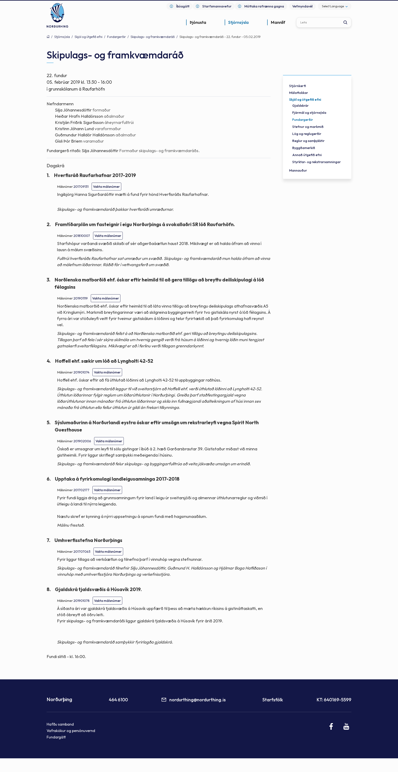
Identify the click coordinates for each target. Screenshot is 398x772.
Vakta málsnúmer (106, 186)
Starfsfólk (272, 700)
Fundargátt (56, 737)
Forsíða (48, 36)
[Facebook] (331, 726)
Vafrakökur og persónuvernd (71, 730)
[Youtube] (346, 726)
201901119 (80, 298)
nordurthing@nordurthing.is (197, 700)
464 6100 (118, 700)
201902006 (82, 441)
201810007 (81, 236)
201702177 (81, 490)
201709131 (81, 186)
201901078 (81, 601)
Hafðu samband (60, 724)
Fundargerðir (116, 37)
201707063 (81, 551)
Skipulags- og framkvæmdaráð (152, 37)
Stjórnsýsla (62, 37)
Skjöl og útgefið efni (88, 37)
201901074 (81, 372)
